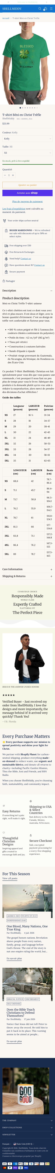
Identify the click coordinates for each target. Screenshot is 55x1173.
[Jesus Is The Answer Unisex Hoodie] (27, 658)
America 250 (13, 916)
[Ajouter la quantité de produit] (13, 175)
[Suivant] (47, 2)
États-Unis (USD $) (24, 1144)
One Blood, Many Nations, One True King (27, 928)
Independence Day (16, 920)
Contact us (26, 258)
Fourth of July (29, 916)
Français (5, 1144)
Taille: (7, 146)
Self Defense (13, 1004)
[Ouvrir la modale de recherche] (39, 8)
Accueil (5, 18)
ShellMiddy (8, 118)
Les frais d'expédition (13, 208)
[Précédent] (8, 2)
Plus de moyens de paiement (27, 201)
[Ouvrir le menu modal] (51, 8)
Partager (10, 281)
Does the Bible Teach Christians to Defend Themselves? (21, 1013)
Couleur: (9, 132)
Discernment (32, 999)
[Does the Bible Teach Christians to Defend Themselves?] (27, 984)
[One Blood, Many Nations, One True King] (27, 901)
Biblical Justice (15, 999)
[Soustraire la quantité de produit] (5, 175)
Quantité (7, 169)
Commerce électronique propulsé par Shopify (21, 1156)
